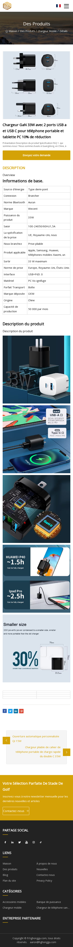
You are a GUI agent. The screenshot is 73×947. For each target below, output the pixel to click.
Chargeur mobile (47, 31)
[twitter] (19, 842)
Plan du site (9, 880)
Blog (5, 875)
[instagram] (33, 842)
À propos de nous (46, 863)
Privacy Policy (44, 880)
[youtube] (26, 842)
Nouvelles (42, 869)
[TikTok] (40, 842)
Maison (13, 31)
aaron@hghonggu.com (43, 942)
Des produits (27, 31)
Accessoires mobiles (14, 902)
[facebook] (5, 842)
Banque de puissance (48, 902)
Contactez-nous (13, 811)
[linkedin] (12, 842)
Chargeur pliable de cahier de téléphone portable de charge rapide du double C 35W (38, 751)
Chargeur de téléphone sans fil (52, 908)
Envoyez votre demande (36, 155)
